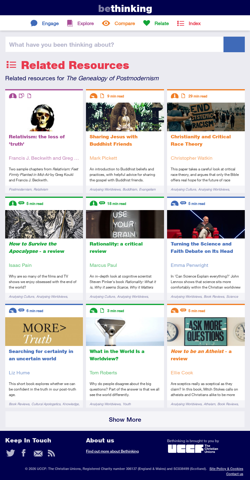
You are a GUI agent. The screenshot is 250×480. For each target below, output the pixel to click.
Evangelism (147, 189)
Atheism (209, 404)
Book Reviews (214, 296)
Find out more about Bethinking (112, 451)
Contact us (234, 474)
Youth (127, 404)
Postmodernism (20, 189)
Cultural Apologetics (45, 404)
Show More (125, 419)
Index (195, 23)
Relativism (41, 189)
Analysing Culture (183, 189)
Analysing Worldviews (105, 189)
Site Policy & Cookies (226, 469)
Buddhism (130, 189)
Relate (162, 23)
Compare (125, 23)
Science (232, 296)
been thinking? (61, 44)
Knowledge (70, 404)
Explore (85, 23)
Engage (50, 23)
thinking (125, 8)
